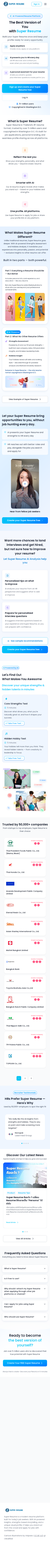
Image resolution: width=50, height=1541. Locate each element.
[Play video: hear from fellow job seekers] (25, 484)
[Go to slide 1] (21, 1143)
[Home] (13, 4)
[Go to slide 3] (26, 1143)
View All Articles (23, 1239)
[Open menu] (45, 4)
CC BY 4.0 (38, 1535)
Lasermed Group (23, 1136)
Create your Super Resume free (23, 520)
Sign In (37, 4)
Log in (25, 97)
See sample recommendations (27, 641)
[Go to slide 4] (28, 1143)
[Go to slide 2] (23, 1143)
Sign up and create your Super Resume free (25, 88)
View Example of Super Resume (23, 399)
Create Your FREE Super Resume (23, 1363)
